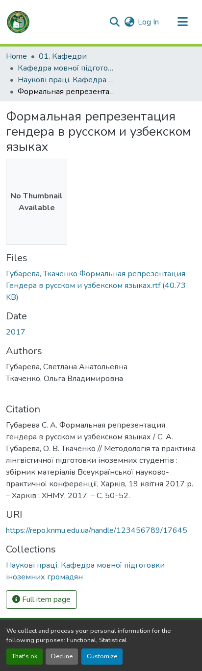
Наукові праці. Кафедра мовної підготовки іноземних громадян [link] (67, 79)
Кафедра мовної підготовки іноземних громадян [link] (67, 68)
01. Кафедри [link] (63, 56)
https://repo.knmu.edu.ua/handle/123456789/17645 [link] (96, 530)
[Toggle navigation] (182, 22)
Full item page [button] (45, 599)
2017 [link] (15, 332)
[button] (18, 22)
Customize (102, 656)
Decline (62, 656)
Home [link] (16, 56)
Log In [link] (148, 22)
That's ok (24, 656)
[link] (101, 285)
